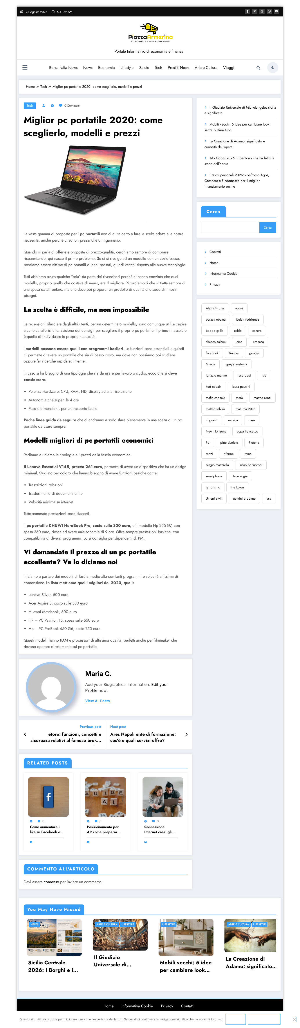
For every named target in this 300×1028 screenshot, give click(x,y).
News (87, 67)
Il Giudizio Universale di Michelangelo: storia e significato (240, 110)
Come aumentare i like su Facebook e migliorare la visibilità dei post (45, 830)
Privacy (215, 284)
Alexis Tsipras (215, 308)
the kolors (237, 487)
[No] (294, 1019)
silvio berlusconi (251, 465)
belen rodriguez (247, 319)
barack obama (216, 319)
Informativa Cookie (223, 273)
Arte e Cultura (206, 67)
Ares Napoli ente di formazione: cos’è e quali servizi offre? (143, 737)
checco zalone (216, 341)
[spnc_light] (272, 67)
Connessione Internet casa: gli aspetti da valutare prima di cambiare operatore (159, 830)
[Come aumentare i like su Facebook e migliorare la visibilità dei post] (48, 796)
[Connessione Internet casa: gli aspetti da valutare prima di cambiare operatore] (163, 796)
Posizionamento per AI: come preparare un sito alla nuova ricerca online (103, 830)
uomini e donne (244, 498)
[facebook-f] (247, 11)
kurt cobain (214, 386)
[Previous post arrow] (25, 734)
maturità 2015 (245, 409)
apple (239, 308)
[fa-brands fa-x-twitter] (254, 11)
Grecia (210, 364)
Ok (235, 1019)
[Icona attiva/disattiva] (25, 68)
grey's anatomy (236, 364)
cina (239, 341)
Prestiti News (178, 67)
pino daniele (229, 442)
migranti (211, 420)
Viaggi (228, 67)
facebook (212, 353)
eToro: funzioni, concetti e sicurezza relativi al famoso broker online (66, 738)
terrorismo (213, 487)
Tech (158, 67)
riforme (229, 453)
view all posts (97, 701)
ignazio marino (216, 375)
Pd (208, 442)
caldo (238, 330)
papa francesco (247, 431)
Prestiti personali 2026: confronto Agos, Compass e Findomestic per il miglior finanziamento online (236, 180)
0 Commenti (72, 105)
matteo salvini (215, 409)
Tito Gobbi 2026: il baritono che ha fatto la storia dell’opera (239, 161)
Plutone (254, 442)
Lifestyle (127, 67)
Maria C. (98, 674)
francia (234, 353)
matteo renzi (262, 397)
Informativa (264, 1019)
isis (264, 375)
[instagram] (269, 11)
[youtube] (276, 11)
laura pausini (241, 386)
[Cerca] (258, 68)
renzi (209, 453)
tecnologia (240, 476)
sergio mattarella (217, 465)
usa (268, 498)
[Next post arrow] (186, 734)
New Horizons (216, 431)
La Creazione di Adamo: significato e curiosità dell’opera (234, 144)
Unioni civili (214, 498)
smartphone (214, 476)
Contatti (215, 251)
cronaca (258, 341)
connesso (51, 882)
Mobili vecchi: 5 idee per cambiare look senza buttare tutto (236, 127)
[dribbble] (262, 11)
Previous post (90, 727)
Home (214, 262)
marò (239, 397)
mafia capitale (215, 397)
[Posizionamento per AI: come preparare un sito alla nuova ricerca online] (105, 796)
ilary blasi (244, 375)
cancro (257, 330)
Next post (118, 727)
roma (247, 453)
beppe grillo (214, 330)
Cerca (213, 211)
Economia (106, 67)
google (254, 353)
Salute (144, 67)
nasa (252, 420)
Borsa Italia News (63, 67)
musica (233, 420)
